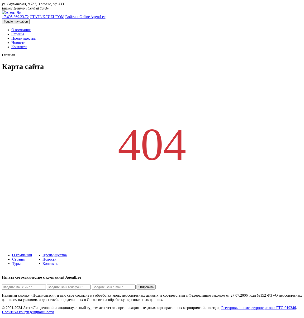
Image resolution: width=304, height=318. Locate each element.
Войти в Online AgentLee (85, 17)
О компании (22, 255)
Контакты (50, 264)
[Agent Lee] (11, 12)
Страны (18, 259)
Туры (16, 264)
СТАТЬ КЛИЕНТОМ (47, 17)
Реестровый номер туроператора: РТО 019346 (258, 308)
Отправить (146, 287)
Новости (50, 259)
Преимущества (55, 255)
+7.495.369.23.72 (15, 17)
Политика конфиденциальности (28, 312)
